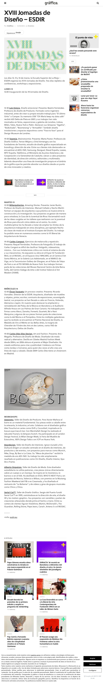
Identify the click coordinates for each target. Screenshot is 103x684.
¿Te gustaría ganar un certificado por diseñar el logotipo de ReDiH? (89, 71)
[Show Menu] (5, 3)
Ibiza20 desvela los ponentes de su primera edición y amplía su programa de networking (17, 603)
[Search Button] (98, 3)
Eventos (31, 26)
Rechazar (92, 664)
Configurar (92, 670)
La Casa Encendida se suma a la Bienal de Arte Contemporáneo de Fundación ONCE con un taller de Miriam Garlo (51, 604)
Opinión (73, 46)
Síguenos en (14, 32)
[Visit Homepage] (51, 3)
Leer (72, 61)
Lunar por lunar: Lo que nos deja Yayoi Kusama (89, 98)
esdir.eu (13, 517)
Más (35, 195)
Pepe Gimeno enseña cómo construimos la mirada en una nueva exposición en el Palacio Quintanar (24, 183)
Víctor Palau (75, 56)
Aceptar (92, 658)
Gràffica (10, 26)
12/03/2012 (21, 26)
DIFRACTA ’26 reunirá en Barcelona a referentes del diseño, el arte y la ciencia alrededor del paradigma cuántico (56, 184)
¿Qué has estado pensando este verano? (83, 51)
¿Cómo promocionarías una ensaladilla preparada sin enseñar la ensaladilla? (89, 85)
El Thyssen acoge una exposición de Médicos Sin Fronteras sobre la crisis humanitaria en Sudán (51, 640)
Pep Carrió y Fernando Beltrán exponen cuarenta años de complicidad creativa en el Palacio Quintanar (18, 641)
